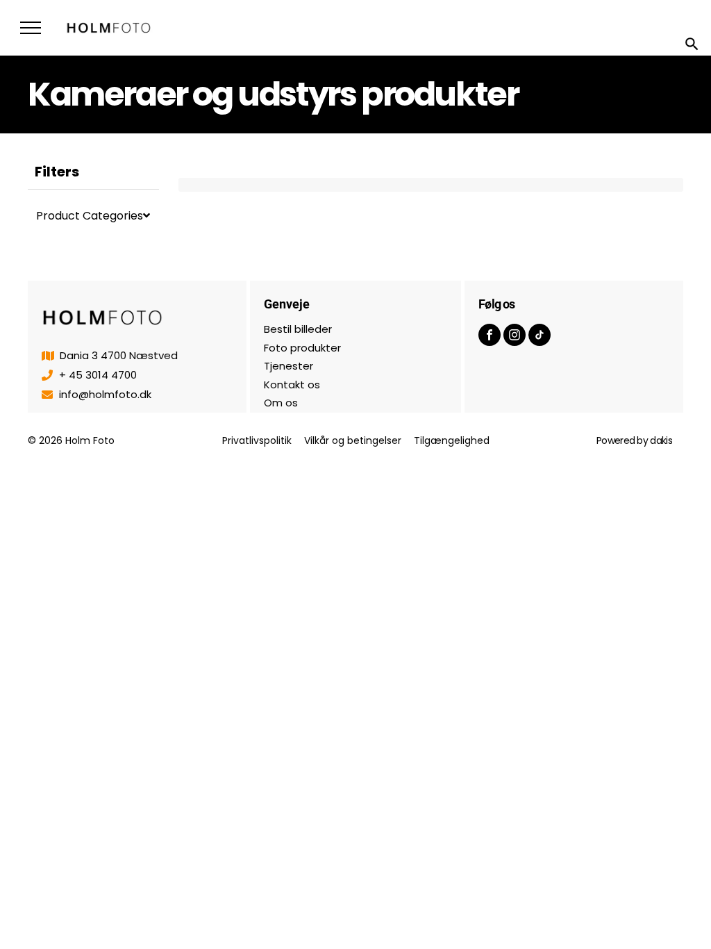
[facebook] (489, 336)
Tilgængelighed (452, 440)
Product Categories (89, 216)
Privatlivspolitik (257, 440)
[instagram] (514, 336)
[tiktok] (539, 336)
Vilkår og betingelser (352, 440)
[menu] (30, 28)
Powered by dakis (634, 440)
